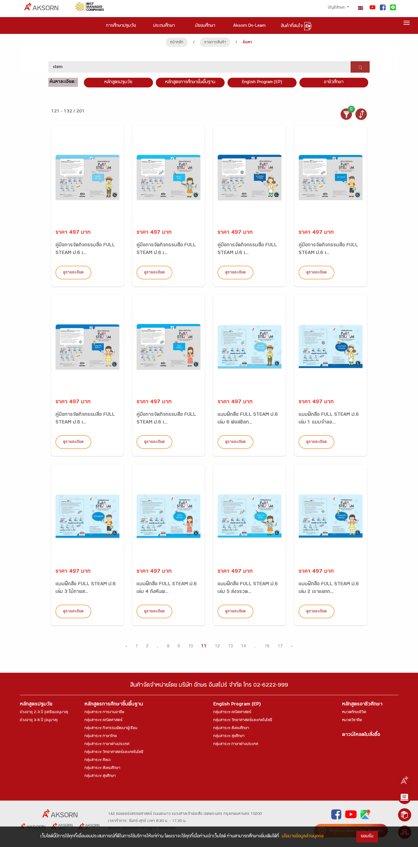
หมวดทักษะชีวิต (354, 712)
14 (243, 646)
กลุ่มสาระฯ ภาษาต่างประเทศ (106, 744)
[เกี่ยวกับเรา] (404, 780)
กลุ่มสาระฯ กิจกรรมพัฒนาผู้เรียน (110, 728)
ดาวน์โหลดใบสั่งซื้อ (361, 735)
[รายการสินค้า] (404, 814)
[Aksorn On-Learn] (404, 797)
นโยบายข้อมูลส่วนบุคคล (303, 836)
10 (190, 646)
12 (217, 646)
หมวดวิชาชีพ (352, 720)
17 (280, 646)
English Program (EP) (262, 82)
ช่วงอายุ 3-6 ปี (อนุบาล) (39, 720)
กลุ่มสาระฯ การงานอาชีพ (104, 712)
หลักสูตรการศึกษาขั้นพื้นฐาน (190, 82)
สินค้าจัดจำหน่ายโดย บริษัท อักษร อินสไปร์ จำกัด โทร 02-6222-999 (209, 686)
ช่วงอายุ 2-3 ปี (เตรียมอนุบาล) (44, 712)
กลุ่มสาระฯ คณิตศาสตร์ (103, 720)
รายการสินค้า (215, 42)
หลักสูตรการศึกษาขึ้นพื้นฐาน (113, 705)
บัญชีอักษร (337, 8)
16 (267, 646)
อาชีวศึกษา (333, 82)
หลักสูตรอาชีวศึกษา (362, 705)
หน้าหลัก (176, 42)
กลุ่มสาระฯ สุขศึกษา (100, 776)
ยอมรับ (367, 836)
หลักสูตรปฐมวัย (36, 705)
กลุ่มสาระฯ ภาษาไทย (100, 736)
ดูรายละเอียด (73, 273)
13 (230, 646)
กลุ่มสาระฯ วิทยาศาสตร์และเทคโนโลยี (113, 752)
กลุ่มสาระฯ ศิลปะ (97, 760)
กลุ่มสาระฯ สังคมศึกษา (102, 768)
